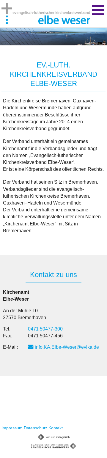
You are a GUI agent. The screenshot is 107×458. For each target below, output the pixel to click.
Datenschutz (35, 427)
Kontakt (55, 427)
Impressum (12, 427)
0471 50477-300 (45, 328)
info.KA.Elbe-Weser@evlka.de (67, 347)
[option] (53, 36)
